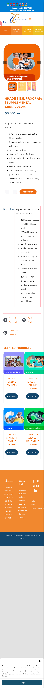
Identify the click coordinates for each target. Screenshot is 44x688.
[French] (26, 3)
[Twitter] (37, 481)
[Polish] (14, 5)
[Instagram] (33, 486)
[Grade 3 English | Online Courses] (32, 363)
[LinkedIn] (35, 490)
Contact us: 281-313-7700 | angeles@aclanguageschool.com (22, 9)
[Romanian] (20, 5)
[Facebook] (33, 481)
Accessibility (19, 535)
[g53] (22, 62)
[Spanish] (23, 5)
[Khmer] (11, 5)
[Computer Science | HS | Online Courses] (32, 419)
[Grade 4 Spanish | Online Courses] (11, 419)
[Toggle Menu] (40, 19)
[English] (20, 3)
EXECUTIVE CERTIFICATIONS (38, 30)
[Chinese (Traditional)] (14, 3)
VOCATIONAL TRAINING (16, 30)
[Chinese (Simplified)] (11, 3)
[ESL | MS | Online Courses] (11, 363)
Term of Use (29, 535)
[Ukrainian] (26, 5)
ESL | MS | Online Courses (12, 381)
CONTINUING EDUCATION (27, 30)
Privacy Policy (9, 535)
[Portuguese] (17, 5)
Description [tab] (8, 209)
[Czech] (17, 3)
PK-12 (5, 30)
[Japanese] (8, 5)
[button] (40, 661)
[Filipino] (23, 3)
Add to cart (28, 192)
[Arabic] (8, 3)
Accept (22, 683)
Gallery (22, 497)
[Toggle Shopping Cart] (30, 19)
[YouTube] (37, 486)
